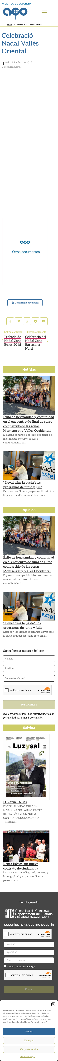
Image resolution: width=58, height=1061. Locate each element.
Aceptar (29, 1031)
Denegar (29, 1040)
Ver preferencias (29, 1049)
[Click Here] (44, 11)
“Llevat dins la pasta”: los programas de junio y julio (22, 485)
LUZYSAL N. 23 (15, 802)
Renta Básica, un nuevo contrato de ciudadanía (20, 866)
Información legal (27, 1056)
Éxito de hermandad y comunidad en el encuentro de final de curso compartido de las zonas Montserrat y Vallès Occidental (28, 424)
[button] (53, 1004)
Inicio (9, 25)
